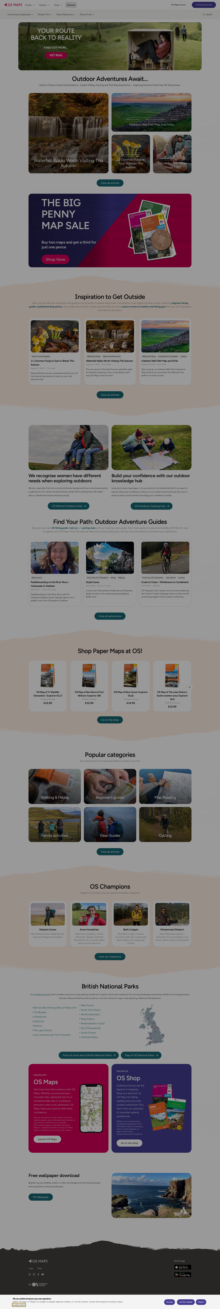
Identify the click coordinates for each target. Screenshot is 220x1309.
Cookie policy (19, 1305)
